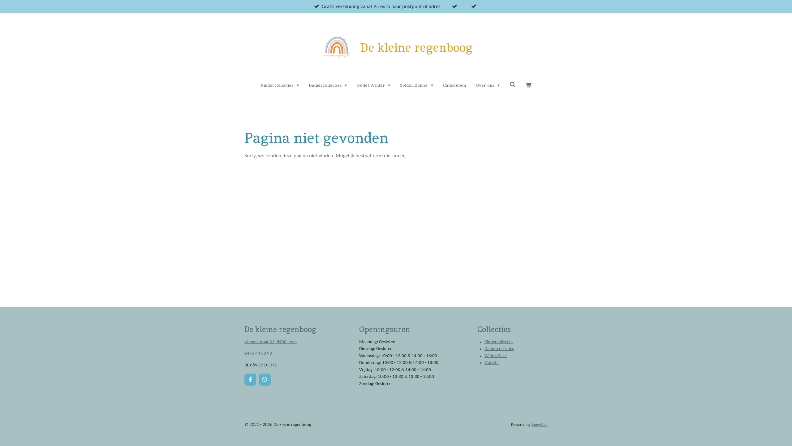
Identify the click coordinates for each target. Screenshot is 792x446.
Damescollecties (499, 349)
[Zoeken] (512, 85)
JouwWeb (540, 425)
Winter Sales (495, 356)
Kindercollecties (498, 342)
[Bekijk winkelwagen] (528, 85)
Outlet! (491, 363)
